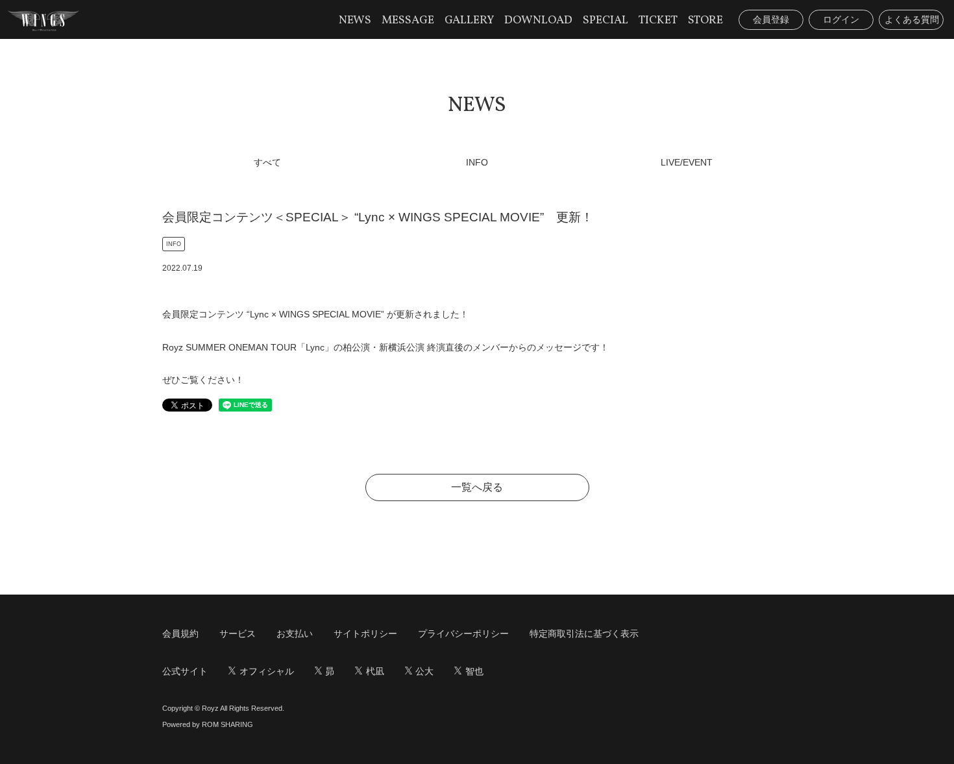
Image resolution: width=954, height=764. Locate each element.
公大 (424, 671)
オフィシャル (266, 671)
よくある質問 (912, 19)
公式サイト (185, 671)
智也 (474, 671)
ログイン (841, 19)
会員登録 (771, 19)
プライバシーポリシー (463, 633)
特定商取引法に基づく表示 (584, 633)
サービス (237, 633)
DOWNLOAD (538, 20)
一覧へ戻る (477, 487)
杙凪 (375, 671)
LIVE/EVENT (687, 162)
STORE (705, 20)
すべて (267, 162)
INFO (477, 162)
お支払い (294, 633)
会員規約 (180, 633)
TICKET (658, 20)
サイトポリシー (365, 633)
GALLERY (469, 20)
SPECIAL (605, 20)
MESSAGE (408, 20)
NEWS (355, 20)
